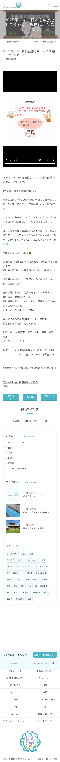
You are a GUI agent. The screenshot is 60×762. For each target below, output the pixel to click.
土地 (29, 599)
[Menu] (55, 5)
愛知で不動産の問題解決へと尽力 (20, 382)
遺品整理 (36, 592)
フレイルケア (12, 554)
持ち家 (9, 566)
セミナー (12, 452)
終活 (29, 586)
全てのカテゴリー (16, 442)
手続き (46, 592)
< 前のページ (11, 397)
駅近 (17, 566)
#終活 (37, 421)
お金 (15, 586)
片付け (16, 592)
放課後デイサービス (15, 560)
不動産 (6, 386)
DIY (8, 573)
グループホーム (32, 560)
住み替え (43, 566)
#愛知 (28, 421)
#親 (45, 421)
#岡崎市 (17, 421)
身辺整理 (43, 586)
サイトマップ (45, 721)
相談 (10, 447)
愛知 (22, 586)
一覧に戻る (30, 397)
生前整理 (26, 592)
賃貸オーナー (18, 573)
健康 (35, 579)
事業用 (23, 554)
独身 (8, 592)
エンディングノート (17, 468)
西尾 (31, 554)
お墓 (8, 586)
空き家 (9, 599)
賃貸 (43, 560)
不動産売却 (20, 599)
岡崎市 (29, 573)
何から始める (41, 573)
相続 (10, 458)
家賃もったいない (30, 566)
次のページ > (49, 397)
